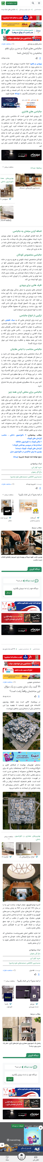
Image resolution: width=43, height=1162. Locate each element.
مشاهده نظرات (6, 44)
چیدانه (15, 457)
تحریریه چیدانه (31, 484)
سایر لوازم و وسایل (35, 44)
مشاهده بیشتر (8, 167)
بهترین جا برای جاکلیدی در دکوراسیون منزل (26, 451)
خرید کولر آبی (37, 467)
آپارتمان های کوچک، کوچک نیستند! (28, 448)
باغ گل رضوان (36, 472)
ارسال (8, 592)
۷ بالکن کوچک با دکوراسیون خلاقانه (29, 441)
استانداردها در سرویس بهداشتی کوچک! (27, 445)
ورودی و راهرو (36, 63)
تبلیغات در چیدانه (17, 1126)
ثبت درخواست (11, 3)
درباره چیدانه (37, 1126)
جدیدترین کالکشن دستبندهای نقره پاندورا (26, 477)
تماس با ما (28, 1126)
